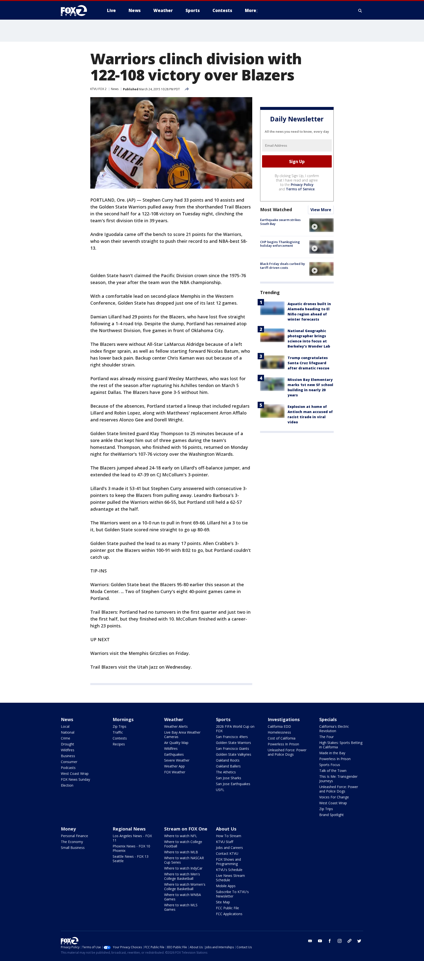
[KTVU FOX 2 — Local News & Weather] (77, 10)
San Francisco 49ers (232, 736)
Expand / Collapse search (360, 10)
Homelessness (279, 732)
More (250, 10)
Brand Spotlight (331, 814)
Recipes (119, 744)
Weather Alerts (176, 726)
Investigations (284, 719)
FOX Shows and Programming (228, 861)
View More (320, 210)
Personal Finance (74, 835)
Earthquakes (174, 754)
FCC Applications (229, 913)
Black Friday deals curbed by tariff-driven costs (282, 265)
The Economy (72, 841)
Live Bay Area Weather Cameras (182, 734)
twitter (359, 941)
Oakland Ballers (228, 766)
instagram (340, 941)
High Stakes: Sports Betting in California (340, 744)
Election (67, 785)
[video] (321, 225)
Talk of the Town (332, 770)
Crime (65, 738)
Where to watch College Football (183, 843)
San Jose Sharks (228, 778)
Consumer (69, 761)
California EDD (279, 726)
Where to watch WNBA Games (182, 896)
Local (65, 726)
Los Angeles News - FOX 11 (132, 838)
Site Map (223, 902)
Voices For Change (334, 797)
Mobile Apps (226, 885)
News (115, 89)
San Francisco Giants (232, 748)
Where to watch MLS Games (181, 907)
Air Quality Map (176, 742)
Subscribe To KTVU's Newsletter (232, 893)
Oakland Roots (227, 760)
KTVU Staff (224, 841)
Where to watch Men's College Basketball (182, 876)
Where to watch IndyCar (183, 868)
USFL (220, 789)
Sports (223, 719)
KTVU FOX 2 (98, 89)
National (67, 732)
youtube (320, 941)
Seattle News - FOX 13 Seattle (130, 858)
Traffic (118, 732)
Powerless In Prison (283, 744)
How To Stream (228, 835)
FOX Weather (174, 772)
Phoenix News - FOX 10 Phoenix (131, 848)
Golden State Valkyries (233, 754)
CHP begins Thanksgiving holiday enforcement (280, 244)
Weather (173, 719)
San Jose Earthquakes (233, 783)
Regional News (129, 829)
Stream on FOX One (185, 829)
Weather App (174, 766)
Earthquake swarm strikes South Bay (280, 222)
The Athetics (226, 772)
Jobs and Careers (229, 847)
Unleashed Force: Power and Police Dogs (287, 752)
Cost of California (281, 738)
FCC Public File (227, 908)
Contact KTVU (227, 853)
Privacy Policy (302, 184)
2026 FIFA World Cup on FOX (235, 728)
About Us (226, 829)
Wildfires (67, 750)
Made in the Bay (332, 753)
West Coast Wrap (75, 773)
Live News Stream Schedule (230, 877)
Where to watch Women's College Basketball (184, 886)
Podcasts (68, 767)
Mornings (123, 719)
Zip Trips (119, 726)
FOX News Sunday (75, 779)
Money (68, 829)
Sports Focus (329, 764)
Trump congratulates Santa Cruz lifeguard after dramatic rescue (308, 363)
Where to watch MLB (181, 852)
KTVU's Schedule (229, 869)
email (310, 941)
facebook (330, 941)
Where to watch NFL (180, 835)
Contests (120, 738)
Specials (328, 719)
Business (68, 755)
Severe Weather (176, 760)
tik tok (349, 941)
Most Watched (276, 210)
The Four (326, 736)
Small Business (73, 847)
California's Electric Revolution (334, 728)
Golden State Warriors (233, 742)
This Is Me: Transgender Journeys (338, 778)
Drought (67, 744)
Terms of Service (300, 189)
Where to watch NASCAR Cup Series (184, 860)
